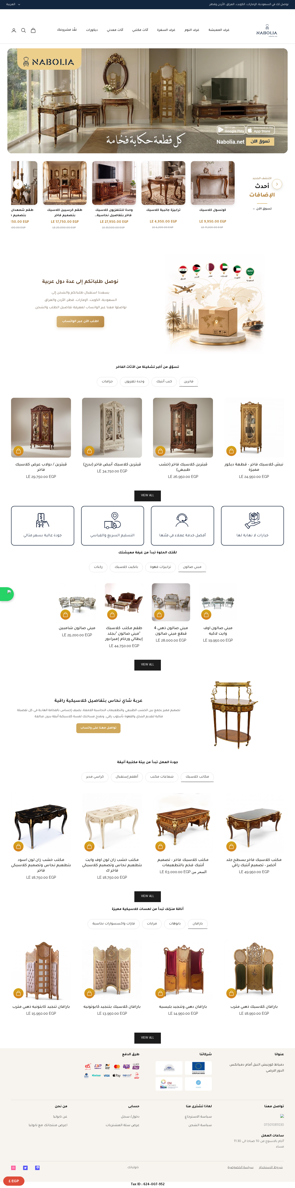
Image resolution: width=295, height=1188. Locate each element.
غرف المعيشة (219, 30)
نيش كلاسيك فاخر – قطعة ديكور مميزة (254, 467)
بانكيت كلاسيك (126, 567)
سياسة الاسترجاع (198, 1117)
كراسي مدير (95, 777)
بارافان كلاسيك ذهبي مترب (254, 1007)
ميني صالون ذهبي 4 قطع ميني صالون (171, 631)
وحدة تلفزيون (134, 382)
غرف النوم (192, 30)
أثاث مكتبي (140, 30)
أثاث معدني (115, 30)
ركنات (98, 567)
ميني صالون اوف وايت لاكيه (218, 631)
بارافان (198, 924)
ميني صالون (192, 567)
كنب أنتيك (164, 382)
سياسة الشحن (200, 1125)
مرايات (152, 924)
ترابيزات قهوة (160, 567)
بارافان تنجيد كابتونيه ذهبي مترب (41, 1007)
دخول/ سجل (130, 1117)
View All (147, 665)
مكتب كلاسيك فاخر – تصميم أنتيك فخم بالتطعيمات (183, 863)
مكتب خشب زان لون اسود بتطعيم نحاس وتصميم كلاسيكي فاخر (41, 865)
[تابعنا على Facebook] (37, 1168)
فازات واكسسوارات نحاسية (113, 924)
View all (147, 495)
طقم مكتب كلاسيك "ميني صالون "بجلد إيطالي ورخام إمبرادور (123, 633)
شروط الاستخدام (271, 1167)
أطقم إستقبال (127, 777)
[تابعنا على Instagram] (13, 1168)
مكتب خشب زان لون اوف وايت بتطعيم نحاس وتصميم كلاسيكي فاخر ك (112, 865)
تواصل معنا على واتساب (98, 728)
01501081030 (274, 1125)
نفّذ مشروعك (67, 30)
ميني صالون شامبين (77, 628)
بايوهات (175, 924)
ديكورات (92, 30)
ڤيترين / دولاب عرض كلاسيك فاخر (41, 467)
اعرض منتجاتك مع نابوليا (48, 1125)
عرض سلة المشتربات (122, 1125)
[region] (147, 100)
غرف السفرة (166, 30)
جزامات (107, 382)
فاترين (188, 382)
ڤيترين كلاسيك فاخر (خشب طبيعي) (183, 467)
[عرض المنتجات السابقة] (277, 184)
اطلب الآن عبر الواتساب (80, 321)
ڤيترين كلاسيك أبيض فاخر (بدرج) (112, 465)
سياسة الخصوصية (241, 1167)
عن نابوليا (60, 1117)
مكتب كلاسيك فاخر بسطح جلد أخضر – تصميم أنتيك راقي (254, 863)
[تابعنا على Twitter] (25, 1168)
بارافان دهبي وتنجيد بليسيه (183, 1007)
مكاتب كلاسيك (197, 777)
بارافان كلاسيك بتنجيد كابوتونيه (112, 1007)
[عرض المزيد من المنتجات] (18, 184)
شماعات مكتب (162, 777)
